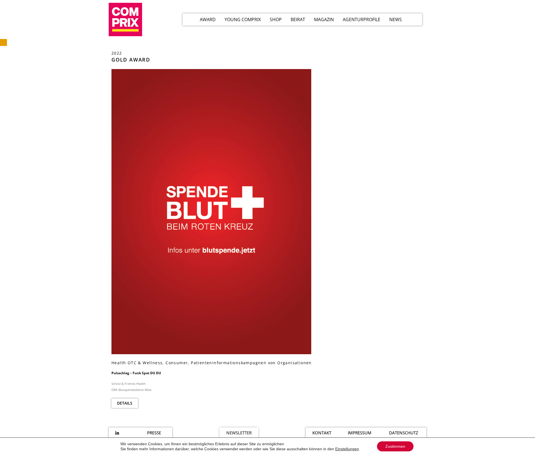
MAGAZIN (324, 19)
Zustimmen (395, 446)
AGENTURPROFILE (361, 19)
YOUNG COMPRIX (243, 19)
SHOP (276, 19)
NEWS (395, 19)
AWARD (208, 19)
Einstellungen (347, 449)
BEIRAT (298, 19)
